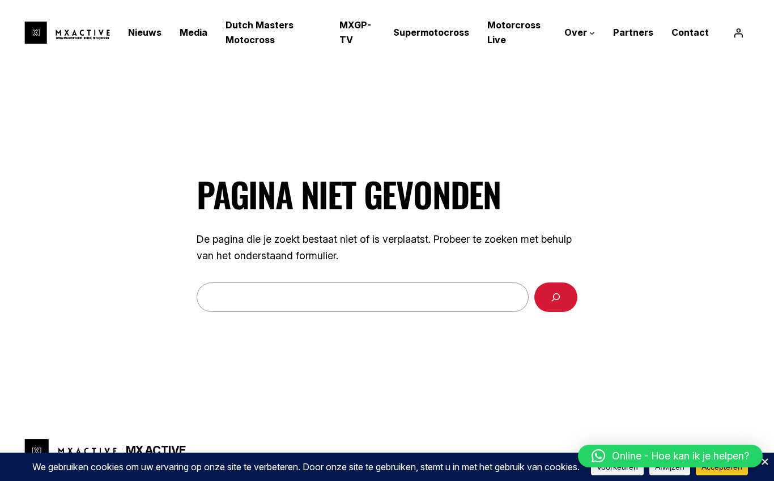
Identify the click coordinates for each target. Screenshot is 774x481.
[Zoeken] (555, 297)
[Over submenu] (592, 33)
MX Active (156, 450)
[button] (670, 456)
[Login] (738, 33)
